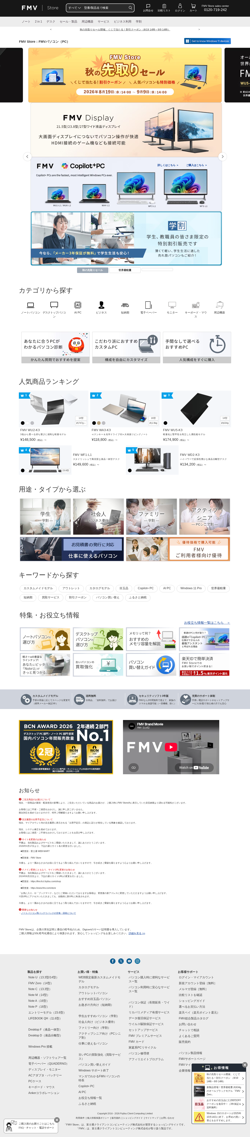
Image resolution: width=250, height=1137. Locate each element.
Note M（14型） (39, 995)
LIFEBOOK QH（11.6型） (45, 1018)
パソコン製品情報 (190, 1053)
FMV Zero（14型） (40, 983)
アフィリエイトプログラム (146, 1059)
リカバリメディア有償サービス (149, 1012)
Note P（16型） (38, 1006)
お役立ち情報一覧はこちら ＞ (207, 623)
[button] (148, 8)
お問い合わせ (167, 1118)
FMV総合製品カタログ (193, 1018)
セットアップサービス (143, 1030)
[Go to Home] (40, 8)
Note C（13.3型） (40, 989)
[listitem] (112, 961)
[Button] (130, 8)
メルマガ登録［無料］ (193, 989)
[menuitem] (74, 8)
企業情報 (185, 1070)
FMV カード (136, 1041)
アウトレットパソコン (93, 993)
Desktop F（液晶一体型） (45, 1029)
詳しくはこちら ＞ (168, 165)
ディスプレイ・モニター (44, 1069)
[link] (164, 8)
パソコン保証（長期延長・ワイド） (149, 1004)
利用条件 (80, 1118)
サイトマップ (151, 1118)
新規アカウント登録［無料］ (198, 983)
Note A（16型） (38, 1001)
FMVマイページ (189, 1064)
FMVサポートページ (192, 1059)
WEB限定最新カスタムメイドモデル (99, 979)
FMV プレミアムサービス (145, 1036)
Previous (27, 156)
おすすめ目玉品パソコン (95, 999)
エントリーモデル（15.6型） (47, 1012)
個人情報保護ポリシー (98, 1118)
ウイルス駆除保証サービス (146, 1024)
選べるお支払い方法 (192, 1006)
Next (222, 156)
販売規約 (185, 1042)
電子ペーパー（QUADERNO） (48, 1063)
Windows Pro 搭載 (40, 1046)
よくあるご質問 (189, 1036)
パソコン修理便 (139, 1053)
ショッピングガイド (192, 1001)
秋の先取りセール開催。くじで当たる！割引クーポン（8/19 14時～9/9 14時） (125, 29)
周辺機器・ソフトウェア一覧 (47, 1058)
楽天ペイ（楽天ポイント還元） (199, 1012)
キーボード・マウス (41, 1087)
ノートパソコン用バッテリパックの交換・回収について (48, 913)
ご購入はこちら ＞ (196, 165)
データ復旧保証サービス (145, 1018)
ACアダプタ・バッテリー (45, 1075)
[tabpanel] (125, 75)
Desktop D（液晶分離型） (45, 1035)
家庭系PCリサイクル (142, 1047)
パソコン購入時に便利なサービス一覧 (149, 979)
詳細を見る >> (137, 933)
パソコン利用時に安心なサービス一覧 (149, 989)
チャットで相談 (189, 1030)
